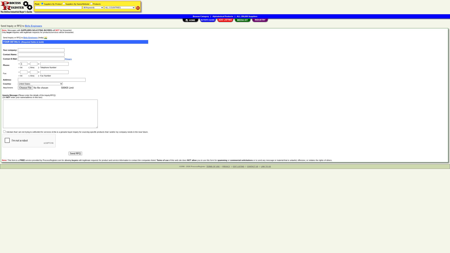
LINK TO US (266, 166)
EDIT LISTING (238, 166)
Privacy (68, 59)
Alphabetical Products (223, 16)
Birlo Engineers (30, 38)
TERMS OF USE (213, 166)
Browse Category (201, 16)
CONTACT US (252, 166)
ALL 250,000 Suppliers (247, 16)
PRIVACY (226, 166)
